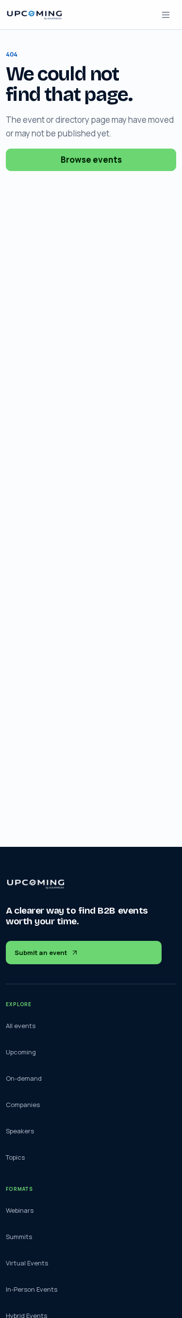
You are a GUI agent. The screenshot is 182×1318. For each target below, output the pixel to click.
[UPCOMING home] (35, 14)
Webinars (19, 1210)
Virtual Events (27, 1263)
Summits (19, 1236)
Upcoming (21, 1052)
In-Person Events (31, 1289)
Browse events (91, 159)
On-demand (24, 1078)
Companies (23, 1104)
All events (20, 1025)
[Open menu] (165, 14)
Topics (15, 1157)
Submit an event (41, 952)
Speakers (20, 1131)
